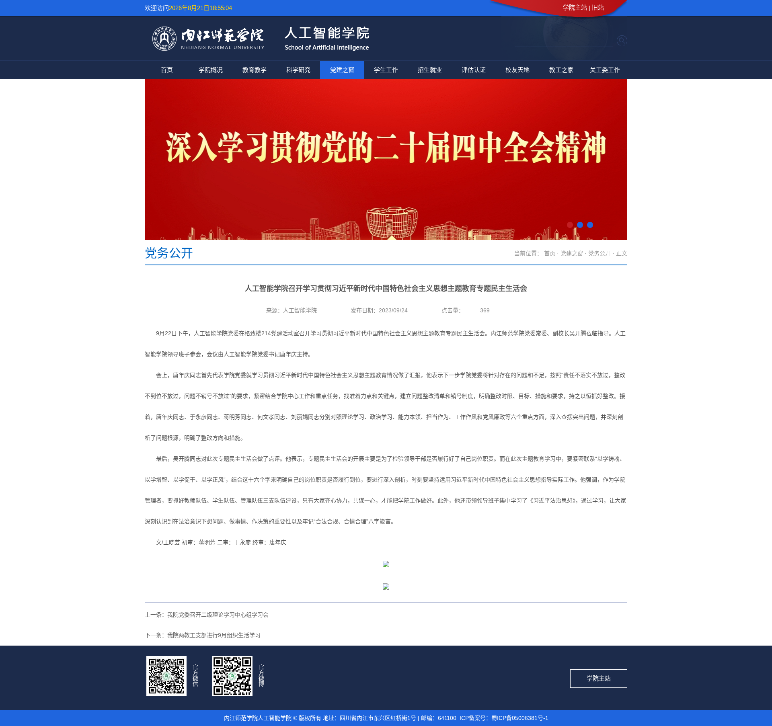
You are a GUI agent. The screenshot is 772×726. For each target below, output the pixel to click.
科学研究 (298, 69)
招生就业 (430, 69)
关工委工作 (605, 69)
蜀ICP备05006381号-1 (519, 718)
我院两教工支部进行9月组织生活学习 (214, 635)
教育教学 (254, 69)
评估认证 (474, 69)
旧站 (598, 7)
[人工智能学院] (257, 50)
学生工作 (386, 69)
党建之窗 (342, 69)
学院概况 (211, 69)
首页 (167, 69)
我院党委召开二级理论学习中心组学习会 (218, 614)
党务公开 (599, 253)
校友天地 (517, 69)
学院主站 (575, 7)
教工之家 (561, 69)
